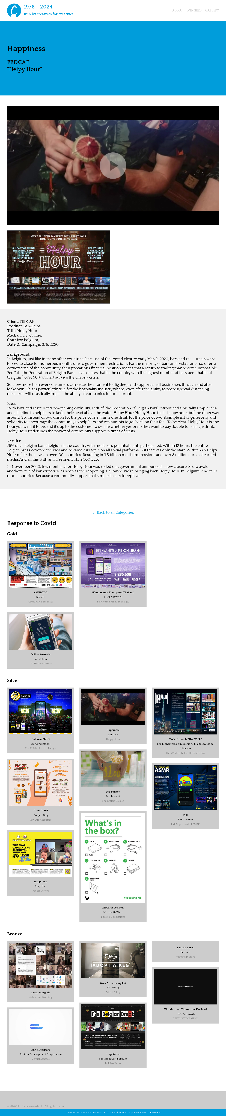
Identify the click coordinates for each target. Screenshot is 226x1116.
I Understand (153, 1112)
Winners (194, 10)
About (177, 10)
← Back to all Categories (113, 512)
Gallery (212, 10)
